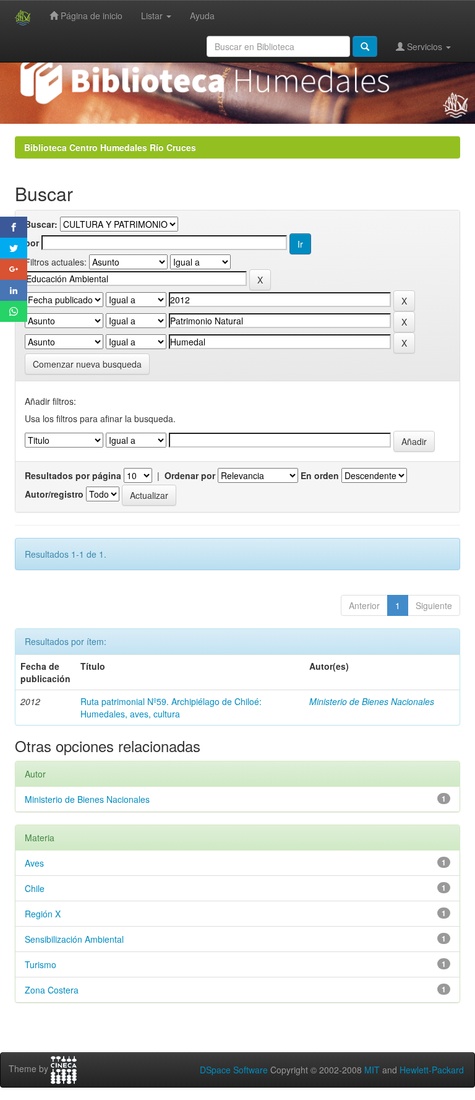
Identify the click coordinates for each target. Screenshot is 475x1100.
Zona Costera (52, 990)
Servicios (424, 46)
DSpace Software (234, 1069)
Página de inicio (90, 15)
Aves (34, 863)
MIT (372, 1069)
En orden (320, 475)
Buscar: (41, 224)
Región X (43, 913)
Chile (35, 888)
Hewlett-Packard (432, 1069)
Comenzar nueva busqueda (87, 364)
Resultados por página (73, 475)
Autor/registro (54, 494)
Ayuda (202, 15)
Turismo (40, 964)
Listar (153, 15)
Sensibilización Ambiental (74, 939)
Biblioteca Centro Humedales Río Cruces (110, 147)
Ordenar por (190, 475)
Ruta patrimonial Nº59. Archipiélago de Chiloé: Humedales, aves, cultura (171, 707)
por (32, 242)
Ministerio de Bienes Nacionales (371, 701)
